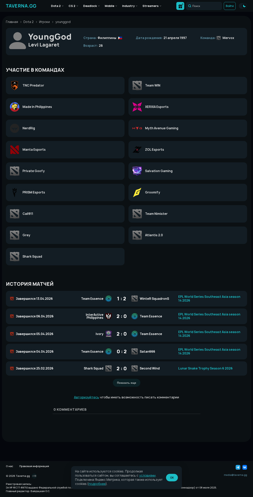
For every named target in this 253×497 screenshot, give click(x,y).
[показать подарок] (180, 6)
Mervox (228, 38)
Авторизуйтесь (86, 397)
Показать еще (126, 382)
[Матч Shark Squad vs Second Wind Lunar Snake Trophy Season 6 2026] (126, 368)
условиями (147, 475)
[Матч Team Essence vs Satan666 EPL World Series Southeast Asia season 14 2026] (126, 351)
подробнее (97, 484)
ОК (172, 477)
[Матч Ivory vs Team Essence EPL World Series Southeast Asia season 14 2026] (126, 334)
